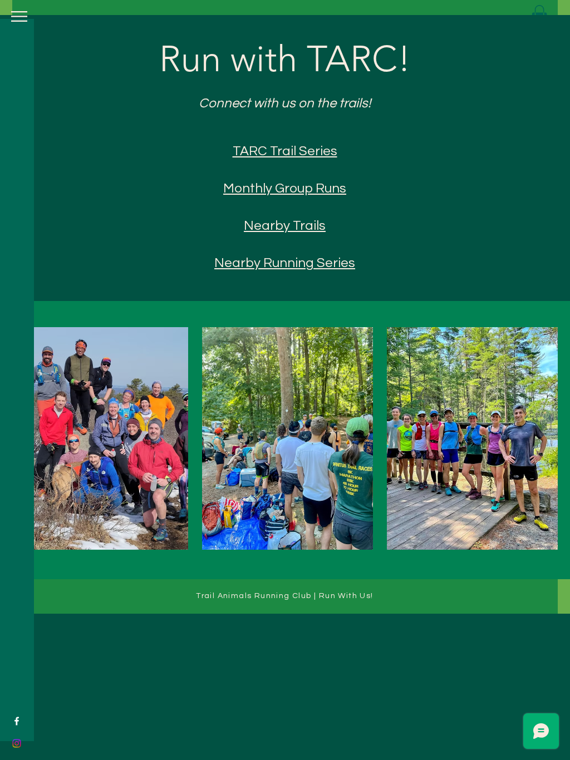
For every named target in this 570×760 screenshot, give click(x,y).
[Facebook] (16, 721)
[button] (19, 16)
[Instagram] (16, 743)
